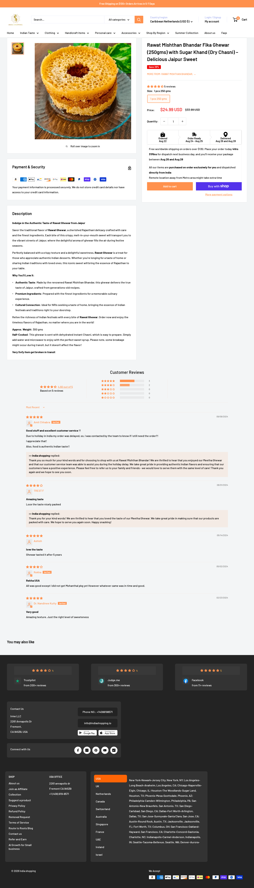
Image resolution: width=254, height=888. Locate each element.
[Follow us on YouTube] (105, 750)
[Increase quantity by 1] (182, 121)
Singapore (102, 824)
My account (212, 21)
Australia (101, 816)
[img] (34, 417)
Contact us (15, 833)
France (100, 831)
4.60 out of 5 (65, 386)
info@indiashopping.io (97, 723)
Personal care (103, 32)
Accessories (129, 32)
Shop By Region (155, 32)
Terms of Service (19, 822)
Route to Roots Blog (21, 828)
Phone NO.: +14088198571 (98, 711)
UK (97, 786)
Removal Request (19, 817)
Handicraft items (75, 32)
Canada (100, 801)
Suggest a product (20, 800)
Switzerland (103, 809)
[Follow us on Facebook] (78, 750)
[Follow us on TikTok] (113, 750)
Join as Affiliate (18, 789)
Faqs (224, 32)
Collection (15, 794)
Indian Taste (27, 32)
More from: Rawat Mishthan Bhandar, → (171, 73)
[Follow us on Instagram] (87, 750)
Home (10, 32)
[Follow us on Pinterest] (96, 750)
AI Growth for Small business (20, 846)
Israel (99, 854)
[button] (155, 86)
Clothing (50, 32)
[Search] (139, 19)
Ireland (100, 847)
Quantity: (152, 121)
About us (209, 32)
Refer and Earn (18, 839)
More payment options (218, 194)
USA (98, 778)
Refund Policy (17, 811)
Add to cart (170, 186)
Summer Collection (186, 32)
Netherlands (103, 793)
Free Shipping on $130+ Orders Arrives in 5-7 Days (127, 3)
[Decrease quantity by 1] (164, 121)
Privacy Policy (17, 805)
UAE (98, 839)
